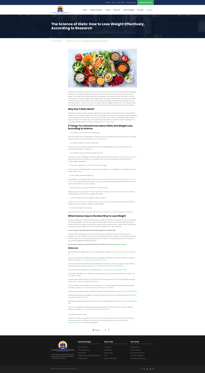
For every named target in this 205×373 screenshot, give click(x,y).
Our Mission (107, 347)
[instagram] (153, 369)
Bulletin (108, 2)
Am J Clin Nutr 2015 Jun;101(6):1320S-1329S (114, 270)
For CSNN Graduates (137, 356)
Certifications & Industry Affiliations (89, 356)
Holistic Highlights (129, 10)
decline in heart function (107, 122)
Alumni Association (83, 350)
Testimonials (82, 353)
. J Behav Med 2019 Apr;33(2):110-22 (88, 282)
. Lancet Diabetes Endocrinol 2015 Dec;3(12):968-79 (108, 266)
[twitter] (147, 369)
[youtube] (150, 369)
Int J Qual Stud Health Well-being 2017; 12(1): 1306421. (98, 288)
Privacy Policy (108, 353)
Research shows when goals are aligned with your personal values (88, 202)
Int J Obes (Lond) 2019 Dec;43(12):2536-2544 (96, 309)
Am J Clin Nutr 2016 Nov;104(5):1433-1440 (93, 260)
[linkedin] (144, 369)
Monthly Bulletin (83, 358)
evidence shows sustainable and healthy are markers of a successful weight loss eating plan (104, 212)
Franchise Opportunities (138, 358)
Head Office (121, 2)
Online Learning (135, 350)
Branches (140, 10)
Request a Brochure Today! (117, 244)
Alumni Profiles (82, 347)
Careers (107, 10)
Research (71, 169)
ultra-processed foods (100, 139)
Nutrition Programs (96, 10)
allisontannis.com (75, 322)
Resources (116, 10)
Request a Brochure (145, 2)
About (85, 10)
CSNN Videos (108, 350)
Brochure (149, 10)
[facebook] (141, 369)
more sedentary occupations (127, 157)
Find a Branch (135, 347)
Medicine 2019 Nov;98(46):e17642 (126, 291)
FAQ (105, 356)
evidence (120, 192)
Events (114, 2)
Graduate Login (130, 2)
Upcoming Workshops (137, 353)
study (77, 147)
